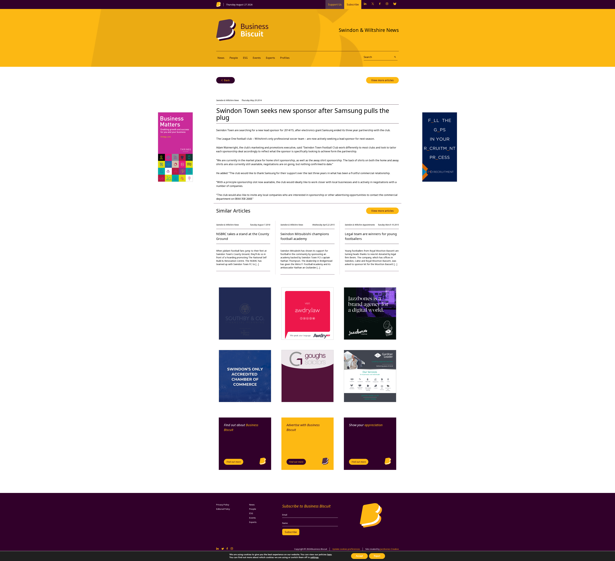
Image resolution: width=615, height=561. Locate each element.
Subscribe (353, 4)
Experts (270, 58)
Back (225, 80)
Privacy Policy (222, 504)
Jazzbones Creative (389, 549)
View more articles (382, 80)
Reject (377, 555)
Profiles (285, 58)
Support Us (335, 4)
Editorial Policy (223, 509)
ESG (245, 58)
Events (257, 58)
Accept (359, 555)
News (220, 58)
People (234, 58)
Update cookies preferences (346, 549)
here (329, 554)
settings (314, 557)
